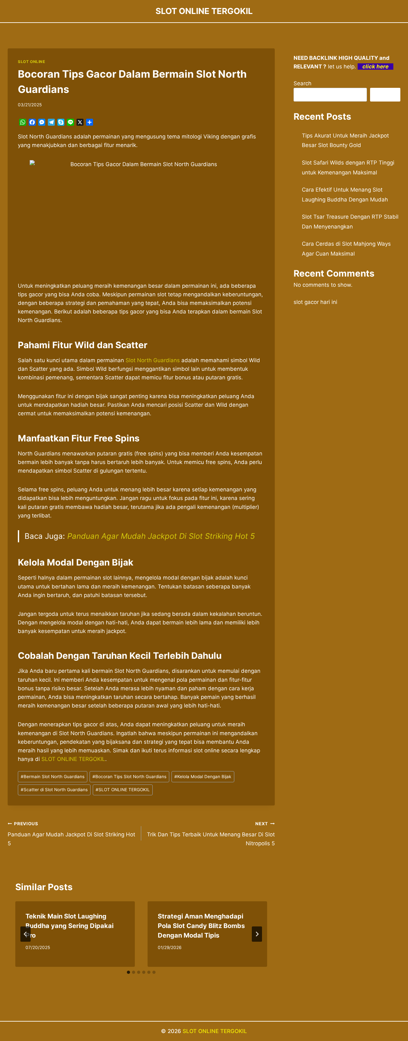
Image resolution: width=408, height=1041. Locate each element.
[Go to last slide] (25, 934)
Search (302, 83)
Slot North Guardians (153, 360)
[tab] (128, 972)
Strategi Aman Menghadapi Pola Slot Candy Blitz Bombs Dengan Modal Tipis (201, 925)
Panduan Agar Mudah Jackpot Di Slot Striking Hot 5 (161, 536)
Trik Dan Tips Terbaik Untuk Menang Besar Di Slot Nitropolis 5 (211, 834)
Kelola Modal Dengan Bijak (202, 776)
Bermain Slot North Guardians (52, 776)
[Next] (257, 934)
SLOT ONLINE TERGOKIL (73, 759)
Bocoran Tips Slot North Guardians (129, 776)
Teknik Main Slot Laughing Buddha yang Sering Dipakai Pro (69, 925)
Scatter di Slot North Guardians (54, 789)
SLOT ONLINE (31, 61)
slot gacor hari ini (315, 302)
